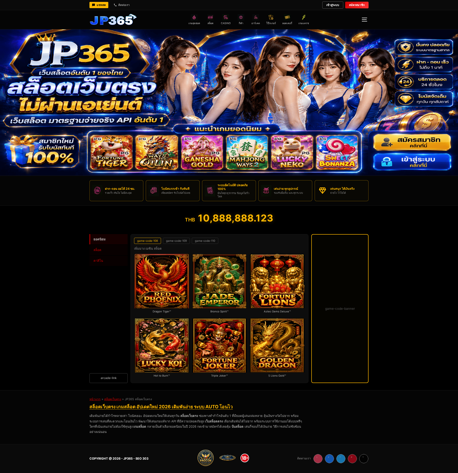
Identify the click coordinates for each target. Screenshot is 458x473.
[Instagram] (318, 458)
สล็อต (97, 250)
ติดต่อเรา (124, 5)
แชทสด (101, 5)
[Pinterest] (352, 458)
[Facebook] (329, 458)
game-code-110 (205, 240)
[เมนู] (364, 19)
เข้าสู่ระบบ (332, 5)
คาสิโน (98, 261)
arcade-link (109, 378)
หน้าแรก (95, 399)
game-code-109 (176, 240)
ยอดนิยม (100, 239)
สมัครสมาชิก (357, 5)
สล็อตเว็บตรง (112, 399)
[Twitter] (341, 458)
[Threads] (364, 458)
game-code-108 (147, 240)
